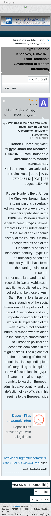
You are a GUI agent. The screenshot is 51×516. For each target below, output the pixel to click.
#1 (4, 124)
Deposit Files (21, 415)
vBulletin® (16, 506)
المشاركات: (29, 115)
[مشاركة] (5, 115)
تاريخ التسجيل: (27, 110)
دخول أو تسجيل (9, 2)
